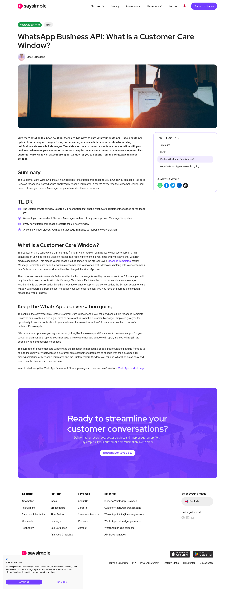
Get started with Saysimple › (117, 453)
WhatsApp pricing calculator (119, 527)
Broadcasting (58, 507)
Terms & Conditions (118, 563)
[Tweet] (172, 185)
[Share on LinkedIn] (179, 185)
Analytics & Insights (62, 534)
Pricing (115, 6)
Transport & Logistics (34, 514)
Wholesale (27, 521)
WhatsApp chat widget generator (122, 521)
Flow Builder (58, 514)
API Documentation (115, 534)
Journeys (56, 521)
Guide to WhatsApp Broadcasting (122, 507)
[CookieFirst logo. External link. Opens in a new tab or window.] (7, 559)
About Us (83, 501)
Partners (83, 521)
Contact (173, 6)
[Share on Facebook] (166, 185)
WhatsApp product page (131, 368)
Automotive (28, 501)
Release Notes (206, 563)
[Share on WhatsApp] (160, 185)
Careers (82, 507)
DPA (134, 563)
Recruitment (28, 507)
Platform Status (171, 563)
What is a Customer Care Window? (177, 159)
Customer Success (88, 514)
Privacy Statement (149, 563)
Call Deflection (59, 527)
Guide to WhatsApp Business (120, 501)
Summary (165, 145)
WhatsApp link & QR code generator (124, 514)
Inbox (54, 501)
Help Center (189, 563)
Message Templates (119, 260)
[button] (97, 6)
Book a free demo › (204, 6)
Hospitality (28, 527)
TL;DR (163, 152)
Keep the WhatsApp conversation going (179, 166)
